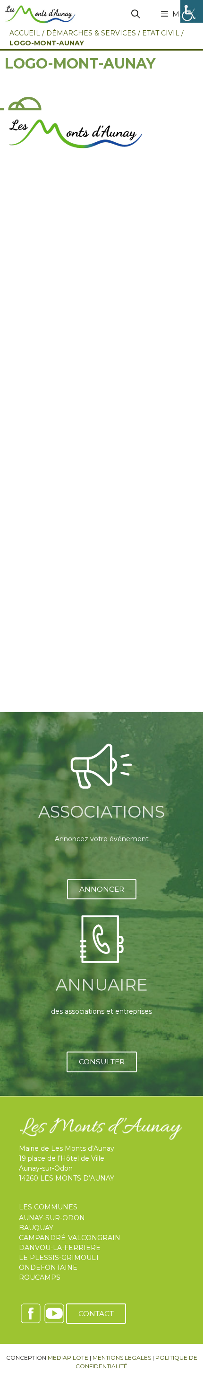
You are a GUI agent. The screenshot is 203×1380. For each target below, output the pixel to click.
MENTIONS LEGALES (122, 1357)
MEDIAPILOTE (68, 1357)
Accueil (24, 33)
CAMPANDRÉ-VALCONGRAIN (69, 1237)
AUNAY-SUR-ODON (52, 1218)
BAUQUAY (36, 1228)
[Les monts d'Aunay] (40, 14)
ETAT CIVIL (160, 33)
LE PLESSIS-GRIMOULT (59, 1257)
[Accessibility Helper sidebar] (191, 11)
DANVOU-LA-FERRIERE (60, 1247)
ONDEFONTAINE (48, 1267)
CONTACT (96, 1313)
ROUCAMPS (39, 1277)
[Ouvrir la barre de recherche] (136, 14)
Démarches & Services (91, 33)
